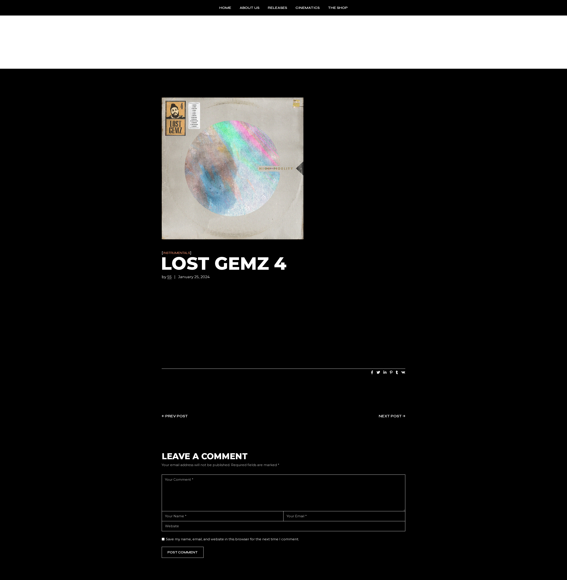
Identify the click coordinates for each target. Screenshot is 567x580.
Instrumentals (176, 253)
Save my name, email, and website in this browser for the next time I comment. (232, 539)
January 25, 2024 (194, 277)
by (167, 277)
